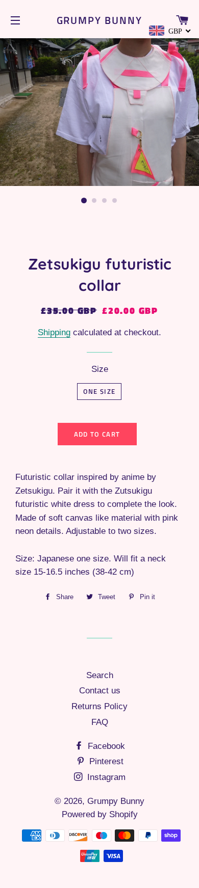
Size (99, 369)
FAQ (99, 722)
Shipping (54, 332)
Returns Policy (99, 706)
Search (99, 675)
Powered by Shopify (100, 814)
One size (99, 391)
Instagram (105, 777)
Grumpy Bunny (100, 20)
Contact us (99, 690)
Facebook (105, 746)
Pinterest (105, 761)
